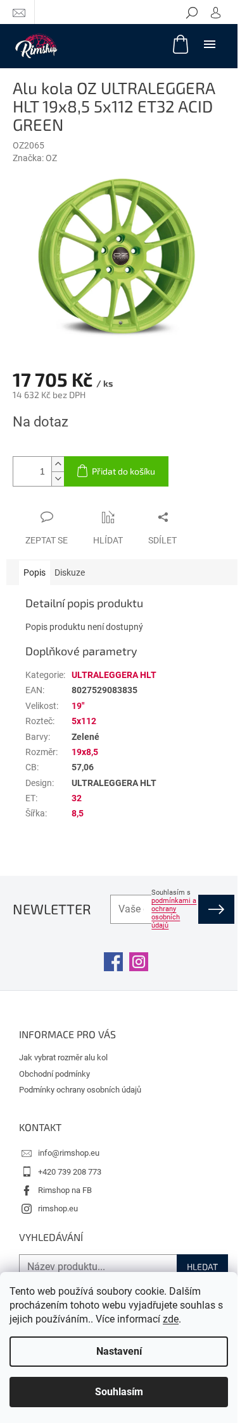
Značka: (35, 158)
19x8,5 (85, 752)
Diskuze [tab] (69, 572)
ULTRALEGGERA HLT (114, 675)
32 (77, 798)
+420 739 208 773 (69, 1172)
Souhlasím (119, 1392)
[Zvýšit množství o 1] (57, 464)
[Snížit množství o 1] (57, 478)
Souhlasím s (173, 908)
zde (171, 1319)
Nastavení (119, 1351)
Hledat (202, 1266)
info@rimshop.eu (68, 1153)
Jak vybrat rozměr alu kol (63, 1057)
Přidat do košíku (123, 471)
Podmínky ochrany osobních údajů (80, 1089)
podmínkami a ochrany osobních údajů (173, 913)
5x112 (84, 721)
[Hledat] (192, 12)
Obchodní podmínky (54, 1074)
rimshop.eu (58, 1208)
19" (78, 706)
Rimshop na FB (65, 1190)
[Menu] (210, 44)
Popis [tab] (34, 572)
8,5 (78, 813)
